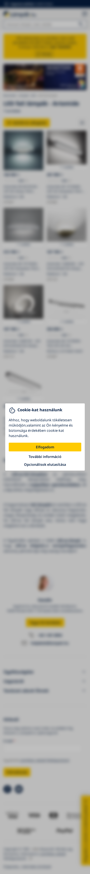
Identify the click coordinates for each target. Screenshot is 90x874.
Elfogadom (45, 447)
